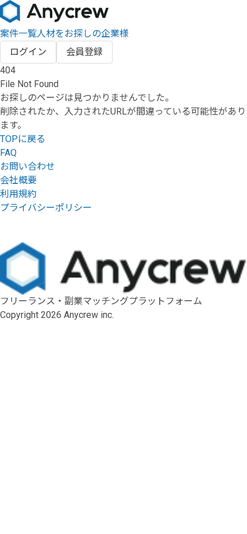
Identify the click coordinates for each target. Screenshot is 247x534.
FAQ (8, 152)
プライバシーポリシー (46, 207)
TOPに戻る (22, 139)
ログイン (28, 51)
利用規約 (18, 194)
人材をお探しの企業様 (83, 33)
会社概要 (18, 180)
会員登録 (84, 51)
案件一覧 (18, 33)
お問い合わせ (27, 166)
